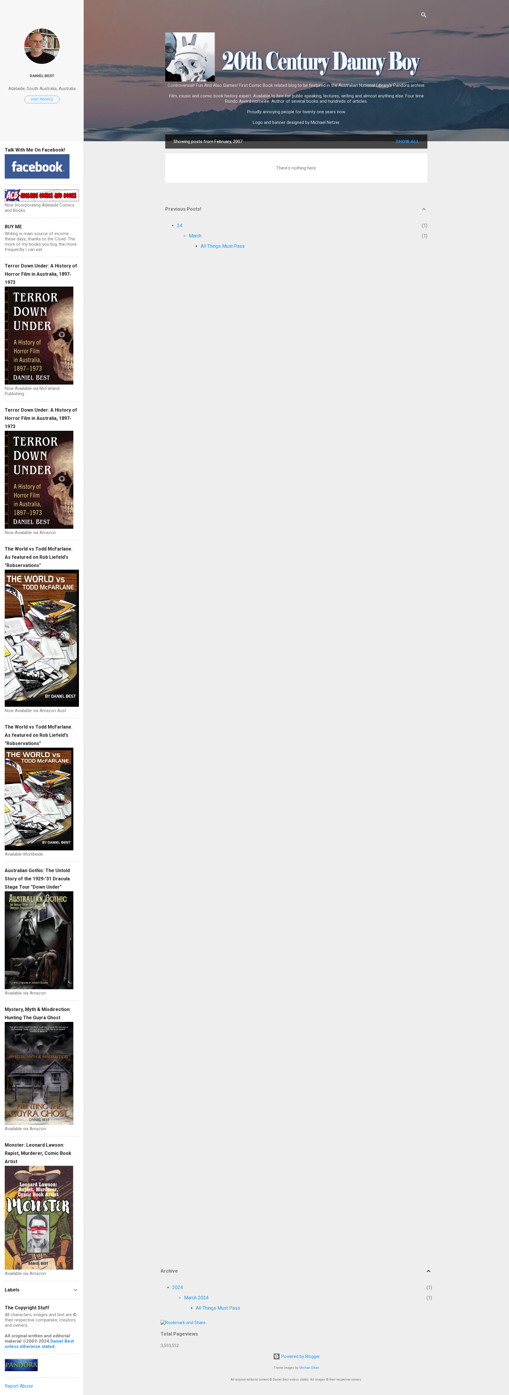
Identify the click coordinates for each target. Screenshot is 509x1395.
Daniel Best (42, 75)
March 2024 (196, 1298)
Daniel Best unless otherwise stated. (39, 1344)
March (195, 236)
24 (179, 225)
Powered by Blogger (300, 1356)
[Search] (423, 16)
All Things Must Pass (223, 246)
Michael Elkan (309, 1368)
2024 (177, 1287)
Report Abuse (19, 1386)
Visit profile (42, 99)
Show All (407, 141)
